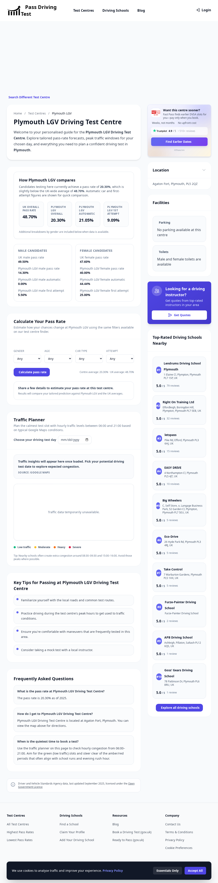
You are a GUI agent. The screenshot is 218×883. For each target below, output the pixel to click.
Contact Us (173, 824)
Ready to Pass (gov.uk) (128, 840)
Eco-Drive (171, 536)
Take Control (173, 569)
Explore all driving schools (180, 708)
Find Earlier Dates (178, 142)
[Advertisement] (109, 63)
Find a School (69, 824)
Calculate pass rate (32, 372)
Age (47, 351)
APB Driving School (178, 637)
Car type (81, 351)
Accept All (195, 871)
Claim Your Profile (72, 832)
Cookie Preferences (178, 848)
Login (206, 10)
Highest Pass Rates (20, 832)
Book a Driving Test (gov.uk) (131, 832)
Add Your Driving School (77, 840)
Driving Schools (115, 10)
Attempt (112, 351)
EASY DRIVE (172, 468)
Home (18, 113)
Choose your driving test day (35, 440)
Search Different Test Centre (29, 97)
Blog (141, 10)
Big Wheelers (172, 500)
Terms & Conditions (179, 832)
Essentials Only (167, 871)
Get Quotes (182, 315)
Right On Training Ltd (178, 402)
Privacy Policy (174, 840)
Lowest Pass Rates (20, 840)
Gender (19, 351)
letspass (170, 435)
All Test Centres (18, 824)
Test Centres (83, 10)
